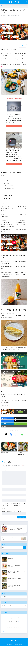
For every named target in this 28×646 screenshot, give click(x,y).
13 (14, 624)
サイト (3, 498)
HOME (15, 640)
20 (14, 626)
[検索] (24, 547)
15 (18, 624)
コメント (4, 470)
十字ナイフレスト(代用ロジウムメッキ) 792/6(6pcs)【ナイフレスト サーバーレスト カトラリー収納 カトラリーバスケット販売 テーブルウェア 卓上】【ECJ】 (14, 118)
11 (9, 624)
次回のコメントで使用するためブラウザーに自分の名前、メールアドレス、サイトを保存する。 (14, 504)
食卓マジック (14, 2)
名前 (3, 487)
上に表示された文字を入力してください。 (11, 511)
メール (4, 492)
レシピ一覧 (9, 439)
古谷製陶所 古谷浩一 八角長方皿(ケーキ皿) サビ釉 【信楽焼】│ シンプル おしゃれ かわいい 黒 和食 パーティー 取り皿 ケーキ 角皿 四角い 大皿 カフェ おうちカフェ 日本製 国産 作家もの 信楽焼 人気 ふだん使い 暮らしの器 (14, 154)
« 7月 (3, 632)
